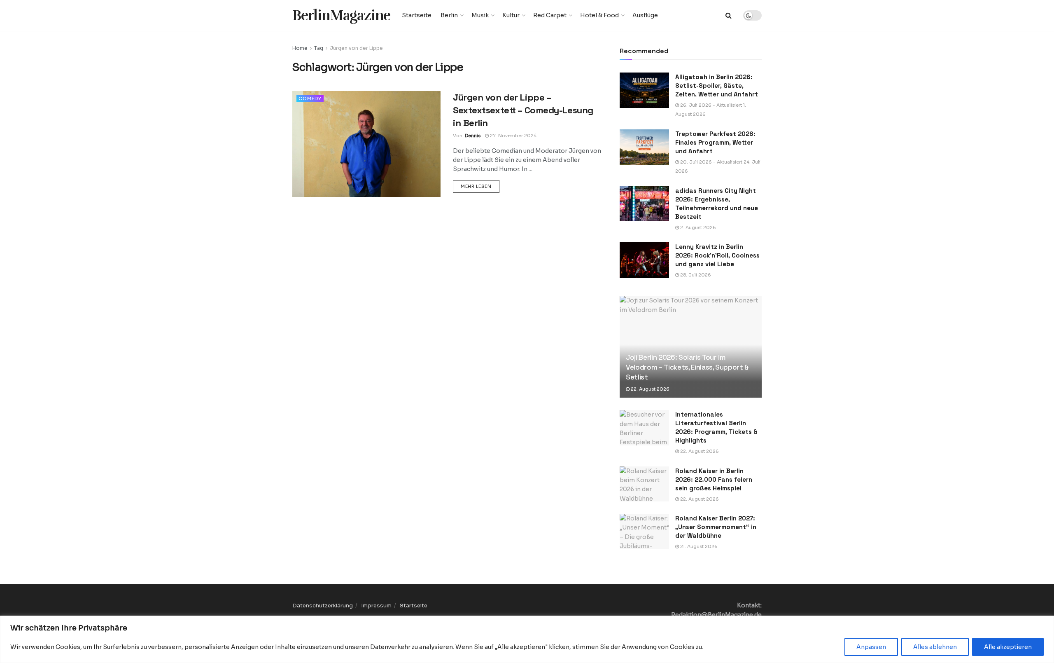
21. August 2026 (698, 546)
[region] (527, 639)
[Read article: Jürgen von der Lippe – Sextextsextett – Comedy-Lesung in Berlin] (366, 144)
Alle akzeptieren (1008, 647)
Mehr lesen (480, 186)
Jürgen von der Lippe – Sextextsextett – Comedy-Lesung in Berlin (523, 110)
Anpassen (871, 647)
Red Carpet (550, 15)
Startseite (416, 15)
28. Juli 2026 (695, 275)
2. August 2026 (697, 227)
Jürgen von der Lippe (356, 48)
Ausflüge (645, 15)
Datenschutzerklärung (322, 605)
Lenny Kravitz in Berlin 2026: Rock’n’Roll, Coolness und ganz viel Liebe (717, 255)
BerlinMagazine (341, 15)
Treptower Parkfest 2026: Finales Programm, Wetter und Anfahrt (715, 142)
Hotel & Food (599, 15)
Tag (318, 48)
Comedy (310, 98)
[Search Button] (728, 15)
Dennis (472, 135)
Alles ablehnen (935, 647)
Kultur (511, 15)
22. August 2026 (649, 389)
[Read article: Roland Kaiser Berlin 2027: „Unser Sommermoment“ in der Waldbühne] (644, 531)
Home (300, 48)
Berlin (449, 15)
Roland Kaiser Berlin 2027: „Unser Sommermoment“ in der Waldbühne (715, 526)
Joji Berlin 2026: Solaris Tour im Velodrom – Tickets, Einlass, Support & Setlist (687, 367)
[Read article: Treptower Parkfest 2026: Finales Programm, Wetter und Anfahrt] (644, 147)
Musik (480, 15)
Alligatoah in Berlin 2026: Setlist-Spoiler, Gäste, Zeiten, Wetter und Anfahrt (716, 85)
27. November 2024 (512, 135)
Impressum (376, 605)
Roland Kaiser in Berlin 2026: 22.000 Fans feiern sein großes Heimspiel (713, 479)
